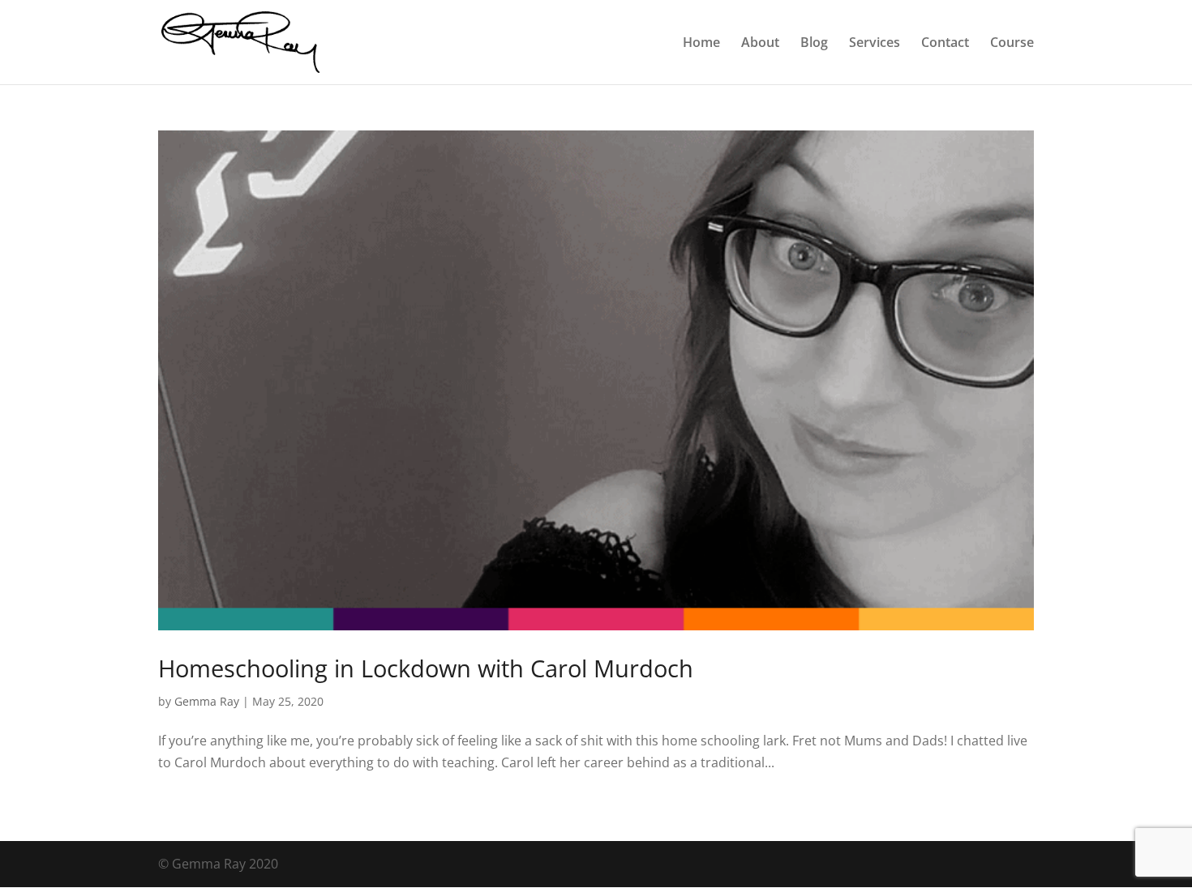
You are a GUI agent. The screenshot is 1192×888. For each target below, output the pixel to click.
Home (701, 43)
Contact (945, 43)
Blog (814, 43)
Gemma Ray (206, 701)
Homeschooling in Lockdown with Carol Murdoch (425, 668)
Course (1012, 43)
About (760, 43)
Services (874, 43)
